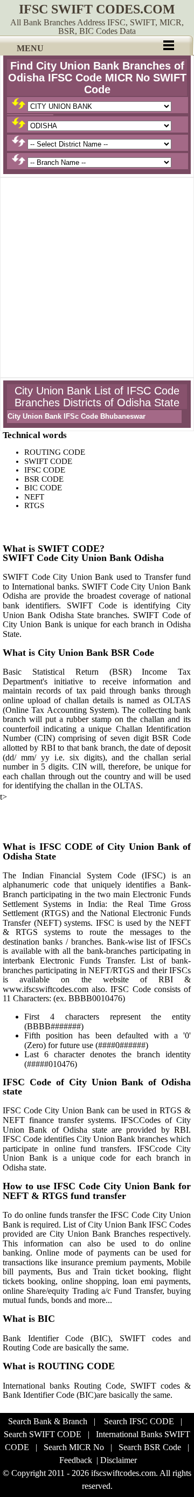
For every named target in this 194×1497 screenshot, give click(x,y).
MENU (30, 48)
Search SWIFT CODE (42, 1434)
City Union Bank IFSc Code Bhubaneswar (77, 416)
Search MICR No (74, 1447)
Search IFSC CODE (139, 1421)
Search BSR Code (150, 1447)
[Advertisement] (97, 278)
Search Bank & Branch (47, 1421)
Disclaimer (118, 1460)
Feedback (75, 1460)
